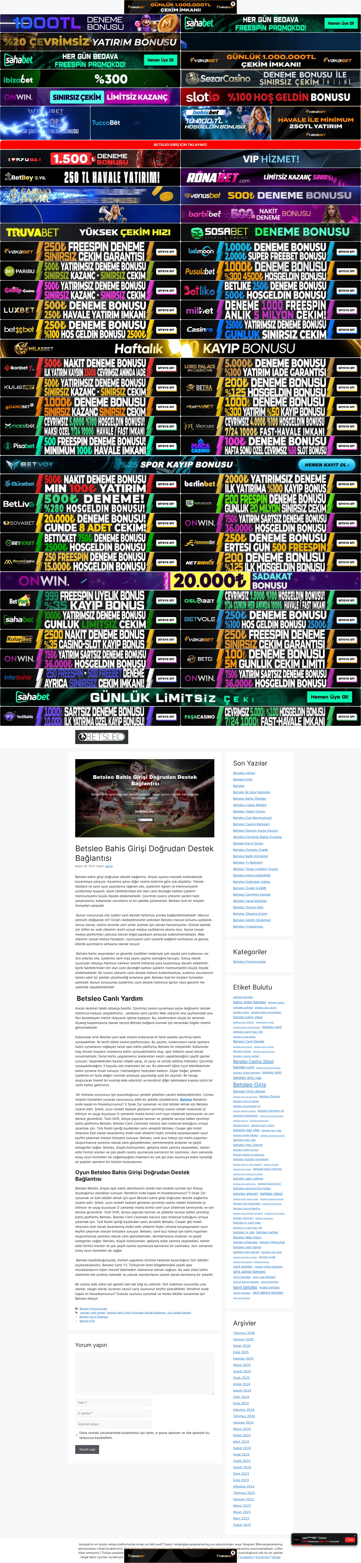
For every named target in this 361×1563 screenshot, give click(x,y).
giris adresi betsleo (179, 1312)
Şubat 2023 (242, 1525)
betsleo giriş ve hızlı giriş (245, 1097)
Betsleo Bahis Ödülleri (249, 798)
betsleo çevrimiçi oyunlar (245, 1257)
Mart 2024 (241, 1442)
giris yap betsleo (264, 1277)
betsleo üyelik (267, 1256)
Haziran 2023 (243, 1499)
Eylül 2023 (241, 1480)
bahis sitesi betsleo (249, 1002)
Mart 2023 (241, 1518)
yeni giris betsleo (241, 1298)
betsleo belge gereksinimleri (246, 1027)
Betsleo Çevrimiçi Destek (252, 894)
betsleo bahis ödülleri (243, 1022)
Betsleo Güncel (269, 1096)
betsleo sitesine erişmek (272, 1199)
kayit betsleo (245, 1287)
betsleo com (243, 1067)
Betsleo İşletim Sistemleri (252, 920)
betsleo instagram (245, 1115)
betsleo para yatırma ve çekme (247, 1174)
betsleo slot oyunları (272, 1204)
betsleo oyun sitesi (242, 1169)
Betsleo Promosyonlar (93, 1308)
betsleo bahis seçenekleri (266, 1012)
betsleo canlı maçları (264, 1047)
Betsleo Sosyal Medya (246, 1208)
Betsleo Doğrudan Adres (251, 882)
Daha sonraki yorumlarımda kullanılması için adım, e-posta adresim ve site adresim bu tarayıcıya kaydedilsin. (144, 1435)
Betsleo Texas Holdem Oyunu (255, 869)
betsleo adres (276, 1002)
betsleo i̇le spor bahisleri (272, 1116)
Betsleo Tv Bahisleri (248, 862)
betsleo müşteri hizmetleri (251, 1159)
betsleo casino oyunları (264, 1051)
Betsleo (238, 786)
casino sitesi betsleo (268, 1266)
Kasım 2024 (242, 1390)
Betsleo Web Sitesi (247, 1237)
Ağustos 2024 (243, 1410)
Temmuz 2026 (244, 1333)
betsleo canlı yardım (92, 1312)
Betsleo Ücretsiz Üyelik (250, 850)
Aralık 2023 (241, 1461)
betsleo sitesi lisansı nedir (245, 1199)
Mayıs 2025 (242, 1365)
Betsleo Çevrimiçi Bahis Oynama (257, 837)
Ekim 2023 (241, 1474)
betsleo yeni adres (247, 1247)
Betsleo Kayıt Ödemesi (94, 1316)
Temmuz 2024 (244, 1416)
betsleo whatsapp (245, 1242)
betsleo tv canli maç (247, 1222)
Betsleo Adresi (244, 773)
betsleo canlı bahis (244, 1036)
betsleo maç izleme (248, 1145)
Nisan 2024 (242, 1435)
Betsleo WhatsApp (272, 1242)
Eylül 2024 (241, 1403)
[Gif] (180, 348)
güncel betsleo (269, 1281)
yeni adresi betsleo (268, 1292)
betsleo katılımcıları (259, 1120)
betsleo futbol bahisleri (246, 1072)
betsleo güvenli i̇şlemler (244, 1111)
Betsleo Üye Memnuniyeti (252, 818)
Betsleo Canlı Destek (248, 1041)
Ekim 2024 (241, 1397)
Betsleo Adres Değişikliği (251, 875)
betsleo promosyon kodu (252, 1188)
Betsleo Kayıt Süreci (248, 843)
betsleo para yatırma (267, 1169)
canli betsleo (243, 1266)
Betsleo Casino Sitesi (253, 1061)
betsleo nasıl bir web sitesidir (247, 1164)
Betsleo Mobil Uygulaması (248, 1154)
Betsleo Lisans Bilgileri (250, 805)
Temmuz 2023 (244, 1493)
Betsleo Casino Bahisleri (251, 824)
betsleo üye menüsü (242, 1262)
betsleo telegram (243, 1218)
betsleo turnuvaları (264, 1218)
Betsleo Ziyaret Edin (248, 907)
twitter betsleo (242, 1292)
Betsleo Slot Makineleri (247, 1203)
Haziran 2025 (243, 1358)
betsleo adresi (243, 1007)
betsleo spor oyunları (275, 1213)
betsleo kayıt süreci (263, 1125)
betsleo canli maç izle (248, 1032)
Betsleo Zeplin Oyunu (249, 811)
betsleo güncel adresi (246, 1101)
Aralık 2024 (241, 1384)
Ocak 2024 (241, 1454)
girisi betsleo (242, 1277)
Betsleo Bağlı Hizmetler (250, 856)
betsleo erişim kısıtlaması (268, 1068)
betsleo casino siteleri (246, 1056)
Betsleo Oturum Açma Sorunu (255, 830)
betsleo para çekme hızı (244, 1184)
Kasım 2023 (242, 1467)
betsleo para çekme (248, 1178)
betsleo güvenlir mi (271, 1111)
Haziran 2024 (243, 1422)
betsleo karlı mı (240, 1120)
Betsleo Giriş (242, 779)
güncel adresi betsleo (246, 1281)
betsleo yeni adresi (246, 1252)
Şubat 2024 (242, 1448)
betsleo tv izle (243, 1232)
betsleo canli (272, 1027)
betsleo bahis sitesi (247, 1017)
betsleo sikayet (245, 1194)
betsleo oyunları (271, 1164)
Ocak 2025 (241, 1378)
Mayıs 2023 (242, 1506)
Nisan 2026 (242, 1346)
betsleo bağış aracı (265, 1022)
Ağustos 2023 (243, 1486)
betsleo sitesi (271, 1193)
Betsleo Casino (242, 1051)
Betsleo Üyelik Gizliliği (249, 888)
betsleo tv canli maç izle (247, 1227)
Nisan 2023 (242, 1512)
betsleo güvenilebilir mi (247, 1106)
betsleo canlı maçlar (242, 1047)
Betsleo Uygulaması (248, 926)
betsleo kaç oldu (246, 1130)
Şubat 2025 (242, 1371)
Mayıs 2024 (242, 1429)
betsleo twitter (267, 1232)
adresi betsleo (243, 997)
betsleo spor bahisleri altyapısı (248, 1213)
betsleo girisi (271, 1072)
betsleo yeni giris (271, 1252)
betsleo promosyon (269, 1183)
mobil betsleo (269, 1287)
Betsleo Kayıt (241, 1125)
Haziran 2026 (243, 1339)
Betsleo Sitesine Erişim (250, 914)
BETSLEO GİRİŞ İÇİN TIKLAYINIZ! (180, 145)
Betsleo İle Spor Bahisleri (251, 792)
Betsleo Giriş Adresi (249, 1091)
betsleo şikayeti (261, 1262)
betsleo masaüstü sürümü (272, 1135)
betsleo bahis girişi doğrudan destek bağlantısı (136, 1312)
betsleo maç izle (244, 1140)
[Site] (90, 251)
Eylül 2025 (241, 1352)
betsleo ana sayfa (265, 1007)
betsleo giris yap (247, 1077)
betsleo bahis (241, 1012)
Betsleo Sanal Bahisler (250, 901)
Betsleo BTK (87, 1320)
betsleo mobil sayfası (246, 1149)
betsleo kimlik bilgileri (245, 1135)
